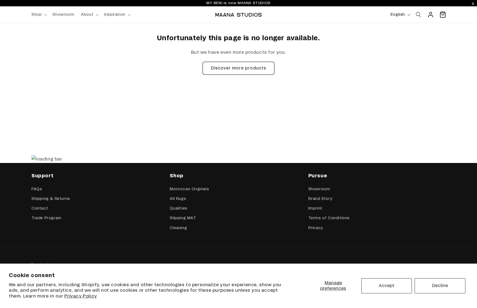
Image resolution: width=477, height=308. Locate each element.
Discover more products (238, 68)
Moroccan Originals (189, 189)
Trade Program (46, 218)
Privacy (315, 228)
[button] (38, 14)
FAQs (36, 189)
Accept (386, 285)
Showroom (319, 189)
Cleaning (178, 228)
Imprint (315, 208)
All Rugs (178, 199)
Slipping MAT (183, 218)
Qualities (178, 208)
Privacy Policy (80, 296)
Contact (39, 208)
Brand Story (320, 199)
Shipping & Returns (50, 199)
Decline (440, 285)
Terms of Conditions (329, 218)
